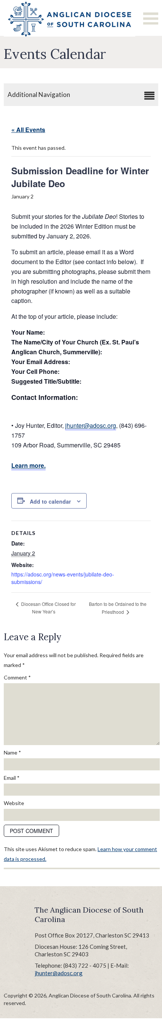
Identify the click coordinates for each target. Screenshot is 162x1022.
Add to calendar (50, 501)
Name (12, 752)
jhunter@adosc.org (90, 425)
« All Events (28, 129)
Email (12, 778)
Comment (17, 677)
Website (14, 803)
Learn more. (28, 465)
